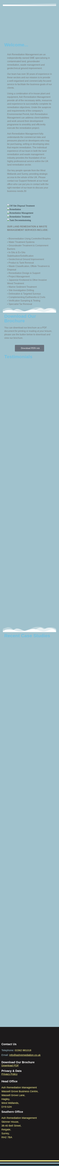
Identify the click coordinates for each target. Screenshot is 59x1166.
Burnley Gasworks (19, 999)
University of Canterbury (24, 938)
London (10, 808)
